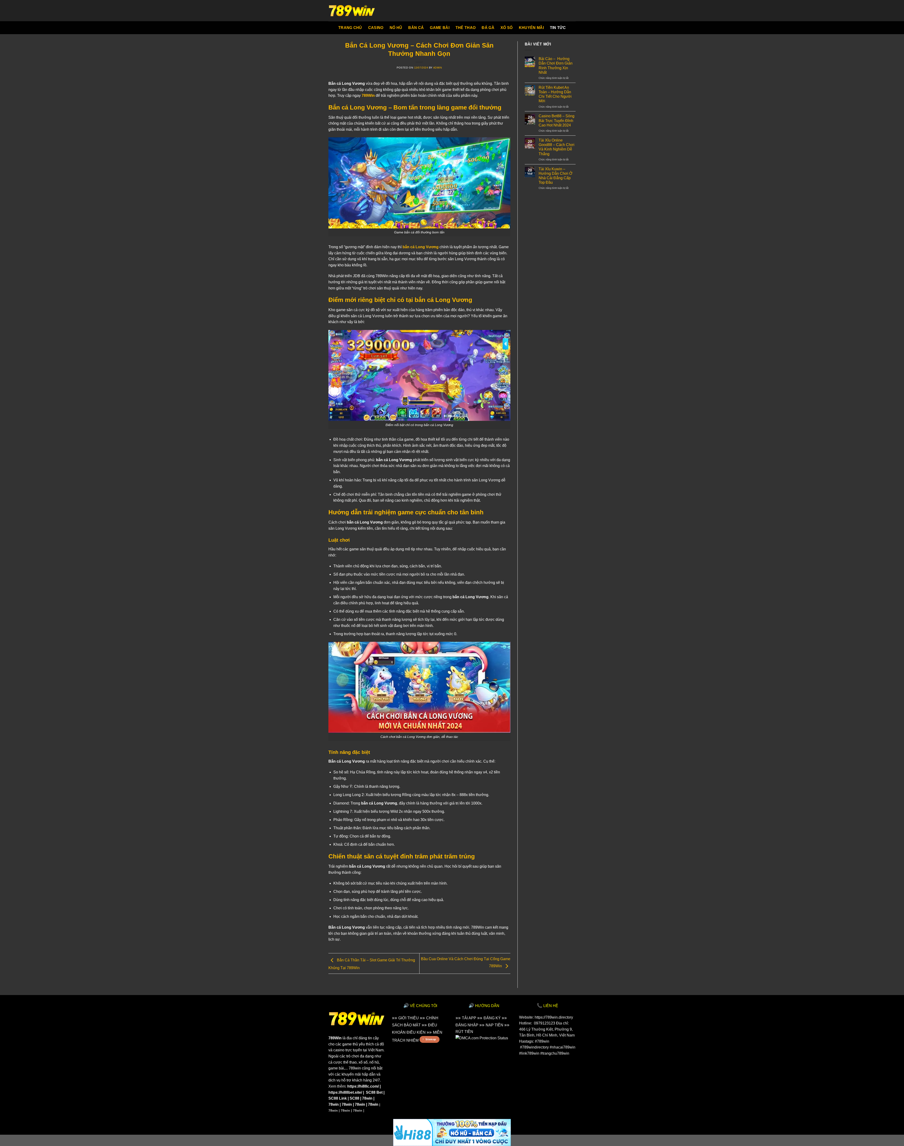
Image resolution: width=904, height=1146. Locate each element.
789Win (335, 1038)
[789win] (351, 10)
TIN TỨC (558, 28)
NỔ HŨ (396, 28)
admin (437, 67)
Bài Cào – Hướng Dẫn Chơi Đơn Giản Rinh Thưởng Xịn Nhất (556, 65)
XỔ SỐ (506, 28)
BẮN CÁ (416, 28)
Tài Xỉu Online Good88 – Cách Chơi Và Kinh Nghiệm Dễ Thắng (556, 147)
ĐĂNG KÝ (492, 1018)
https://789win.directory (554, 1017)
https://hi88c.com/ (363, 1086)
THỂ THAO (466, 28)
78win (367, 1098)
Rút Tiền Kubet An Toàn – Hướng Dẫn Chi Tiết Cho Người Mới (555, 94)
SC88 (354, 1098)
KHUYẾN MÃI (531, 28)
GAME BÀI (439, 28)
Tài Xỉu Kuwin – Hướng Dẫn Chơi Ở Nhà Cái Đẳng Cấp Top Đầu (556, 176)
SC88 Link (337, 1098)
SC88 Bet (374, 1092)
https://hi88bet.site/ (345, 1092)
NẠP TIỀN (494, 1025)
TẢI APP (469, 1018)
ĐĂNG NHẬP (467, 1025)
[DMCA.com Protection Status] (482, 1038)
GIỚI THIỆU (408, 1018)
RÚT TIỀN (464, 1032)
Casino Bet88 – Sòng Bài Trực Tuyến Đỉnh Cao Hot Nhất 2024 (556, 120)
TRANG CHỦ (350, 28)
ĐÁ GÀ (488, 28)
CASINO (375, 28)
